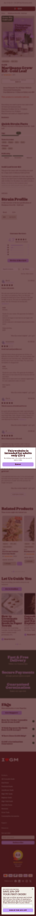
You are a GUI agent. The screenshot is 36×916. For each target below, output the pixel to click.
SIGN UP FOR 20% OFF (18, 910)
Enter (18, 464)
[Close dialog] (32, 889)
